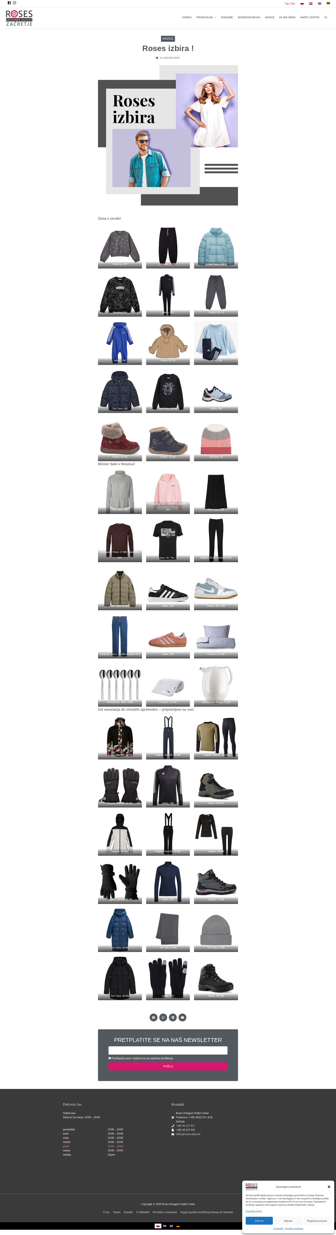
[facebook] (10, 3)
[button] (329, 1187)
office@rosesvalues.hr (188, 1134)
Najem (116, 1212)
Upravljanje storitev (254, 1211)
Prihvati (259, 1220)
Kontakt (128, 1212)
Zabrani (288, 1220)
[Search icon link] (325, 17)
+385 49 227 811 (185, 1125)
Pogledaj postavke (317, 1220)
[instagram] (15, 3)
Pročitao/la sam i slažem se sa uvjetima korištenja (142, 1058)
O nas (106, 1212)
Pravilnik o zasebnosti (294, 1228)
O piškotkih (278, 1228)
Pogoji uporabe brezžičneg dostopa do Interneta (206, 1212)
